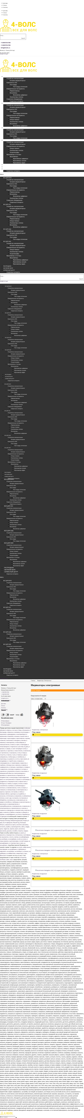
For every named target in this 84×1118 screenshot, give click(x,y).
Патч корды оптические (20, 87)
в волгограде (24, 732)
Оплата (5, 5)
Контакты (5, 7)
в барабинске (25, 814)
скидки (27, 827)
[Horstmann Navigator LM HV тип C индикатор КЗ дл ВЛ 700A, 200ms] (57, 758)
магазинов (3, 831)
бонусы (2, 825)
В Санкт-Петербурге (6, 723)
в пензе (20, 784)
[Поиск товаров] (16, 1117)
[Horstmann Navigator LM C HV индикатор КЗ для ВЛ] (57, 870)
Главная (33, 680)
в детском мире (13, 841)
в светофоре (26, 835)
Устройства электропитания (15, 78)
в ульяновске (11, 771)
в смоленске (26, 751)
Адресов (6, 829)
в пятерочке (18, 835)
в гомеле (9, 784)
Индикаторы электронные (40, 730)
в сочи (19, 753)
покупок (20, 831)
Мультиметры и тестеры (14, 154)
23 (3, 823)
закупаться (8, 825)
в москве (23, 740)
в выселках (24, 771)
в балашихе (25, 730)
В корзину (37, 735)
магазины (25, 825)
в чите (19, 788)
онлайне (14, 831)
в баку (19, 730)
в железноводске (19, 773)
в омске (12, 745)
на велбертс (18, 851)
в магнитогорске (24, 802)
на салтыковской (8, 779)
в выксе (17, 771)
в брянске (10, 732)
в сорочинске (4, 753)
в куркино (17, 769)
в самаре (7, 749)
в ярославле (23, 759)
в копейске (7, 802)
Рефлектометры (15, 91)
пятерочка (23, 858)
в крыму (27, 738)
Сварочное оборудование (14, 99)
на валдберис (12, 839)
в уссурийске (20, 794)
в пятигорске (10, 796)
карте (16, 829)
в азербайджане (10, 814)
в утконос (25, 851)
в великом (16, 732)
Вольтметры (13, 93)
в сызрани (17, 779)
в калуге (23, 788)
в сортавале (12, 753)
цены (1, 829)
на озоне (23, 839)
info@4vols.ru (5, 48)
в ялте (17, 759)
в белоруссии (10, 765)
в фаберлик (21, 849)
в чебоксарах (12, 757)
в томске (8, 755)
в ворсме (18, 812)
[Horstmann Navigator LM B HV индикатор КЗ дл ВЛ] (57, 850)
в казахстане (23, 736)
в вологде (11, 769)
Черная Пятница (5, 821)
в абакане (24, 812)
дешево (9, 831)
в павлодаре (23, 745)
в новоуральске (16, 806)
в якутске (27, 810)
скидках (25, 831)
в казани (16, 736)
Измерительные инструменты (16, 89)
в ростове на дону (22, 747)
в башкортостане (12, 782)
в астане (14, 730)
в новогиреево (9, 742)
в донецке (13, 794)
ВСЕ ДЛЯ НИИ (10, 140)
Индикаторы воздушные (39, 773)
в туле (14, 755)
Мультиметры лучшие (19, 161)
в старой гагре (11, 761)
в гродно (14, 784)
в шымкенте (11, 759)
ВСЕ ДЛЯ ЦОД (10, 128)
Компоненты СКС (12, 83)
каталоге (19, 825)
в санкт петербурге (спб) (18, 749)
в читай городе (23, 841)
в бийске (12, 812)
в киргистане (22, 782)
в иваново (10, 736)
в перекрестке (9, 835)
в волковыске (11, 800)
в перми (26, 767)
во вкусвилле (4, 837)
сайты (23, 827)
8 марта (25, 821)
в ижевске (17, 765)
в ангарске (15, 798)
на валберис (4, 839)
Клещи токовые (14, 120)
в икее (21, 843)
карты (14, 825)
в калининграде (19, 786)
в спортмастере (14, 843)
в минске (2, 740)
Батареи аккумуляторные (17, 81)
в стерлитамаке (14, 763)
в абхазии (27, 728)
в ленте (11, 837)
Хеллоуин (23, 823)
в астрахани (22, 798)
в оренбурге (19, 767)
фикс (7, 860)
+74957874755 (5, 45)
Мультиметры (14, 157)
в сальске (23, 808)
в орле (17, 745)
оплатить (2, 827)
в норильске (25, 806)
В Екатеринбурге (5, 725)
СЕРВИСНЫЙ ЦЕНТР (12, 169)
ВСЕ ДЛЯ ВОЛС (11, 76)
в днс (25, 853)
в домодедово (11, 734)
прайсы (8, 827)
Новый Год (16, 823)
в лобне (20, 792)
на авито (21, 833)
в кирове (23, 765)
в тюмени (19, 755)
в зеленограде (13, 777)
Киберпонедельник (16, 821)
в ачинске (6, 812)
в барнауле (19, 775)
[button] (42, 174)
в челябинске (20, 757)
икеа (11, 860)
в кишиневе (17, 796)
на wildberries (10, 853)
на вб (18, 839)
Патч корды (13, 85)
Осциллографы (14, 152)
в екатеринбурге (21, 734)
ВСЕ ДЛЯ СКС (10, 103)
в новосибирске (19, 742)
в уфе (24, 755)
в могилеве (9, 740)
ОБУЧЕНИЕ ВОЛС (8, 268)
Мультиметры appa (19, 163)
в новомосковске (11, 788)
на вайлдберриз (24, 837)
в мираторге (19, 853)
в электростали (18, 810)
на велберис (10, 851)
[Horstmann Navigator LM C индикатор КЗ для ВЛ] (57, 830)
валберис (3, 860)
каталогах (22, 829)
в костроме (14, 792)
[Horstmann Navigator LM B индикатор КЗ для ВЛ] (57, 800)
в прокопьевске (15, 808)
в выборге (11, 786)
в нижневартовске (12, 804)
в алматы (8, 730)
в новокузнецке (11, 790)
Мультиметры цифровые (20, 159)
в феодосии (10, 810)
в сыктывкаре (25, 779)
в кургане (7, 792)
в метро (16, 837)
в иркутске (23, 763)
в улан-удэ (8, 798)
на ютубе (19, 847)
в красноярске (20, 738)
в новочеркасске (21, 790)
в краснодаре (11, 738)
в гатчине (23, 769)
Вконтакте (3, 855)
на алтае (18, 814)
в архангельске (11, 775)
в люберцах (15, 802)
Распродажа (7, 266)
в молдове (16, 740)
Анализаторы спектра (16, 97)
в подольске (13, 747)
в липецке (12, 767)
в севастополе (17, 751)
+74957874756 (5, 43)
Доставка (5, 3)
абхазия (2, 730)
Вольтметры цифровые (20, 95)
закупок (12, 829)
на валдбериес (12, 849)
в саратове (9, 751)
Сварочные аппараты (13, 171)
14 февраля (8, 823)
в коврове (20, 761)
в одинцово (3, 816)
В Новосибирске (5, 721)
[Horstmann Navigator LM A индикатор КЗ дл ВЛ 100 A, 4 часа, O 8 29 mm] (57, 714)
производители (15, 827)
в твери (23, 753)
